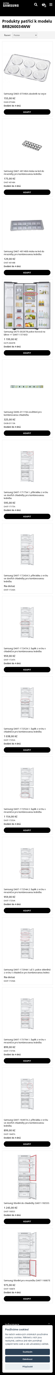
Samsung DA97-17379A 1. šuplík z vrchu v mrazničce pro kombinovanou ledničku (25, 1041)
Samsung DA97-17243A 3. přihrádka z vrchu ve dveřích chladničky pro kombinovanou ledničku (26, 578)
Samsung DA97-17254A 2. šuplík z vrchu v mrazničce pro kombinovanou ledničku (25, 891)
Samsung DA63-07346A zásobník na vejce (25, 93)
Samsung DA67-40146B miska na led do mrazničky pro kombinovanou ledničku (24, 253)
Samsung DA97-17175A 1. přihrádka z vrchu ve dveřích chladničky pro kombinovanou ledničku (26, 495)
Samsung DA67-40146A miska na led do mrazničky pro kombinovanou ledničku (24, 172)
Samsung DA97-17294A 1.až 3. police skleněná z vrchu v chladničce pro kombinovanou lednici (27, 971)
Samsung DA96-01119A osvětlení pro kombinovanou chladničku (23, 413)
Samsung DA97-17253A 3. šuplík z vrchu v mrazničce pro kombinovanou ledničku (25, 810)
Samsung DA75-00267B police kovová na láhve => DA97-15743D (24, 333)
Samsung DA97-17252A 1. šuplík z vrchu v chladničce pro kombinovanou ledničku (25, 730)
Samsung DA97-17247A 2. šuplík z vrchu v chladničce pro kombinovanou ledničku (25, 650)
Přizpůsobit (27, 1366)
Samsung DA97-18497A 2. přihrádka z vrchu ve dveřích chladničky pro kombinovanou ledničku (26, 1122)
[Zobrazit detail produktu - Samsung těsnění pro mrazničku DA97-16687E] (27, 1254)
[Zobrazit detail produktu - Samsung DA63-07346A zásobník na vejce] (27, 68)
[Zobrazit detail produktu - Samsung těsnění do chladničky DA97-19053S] (27, 1177)
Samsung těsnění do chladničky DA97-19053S (26, 1203)
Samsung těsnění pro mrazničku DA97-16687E (27, 1280)
